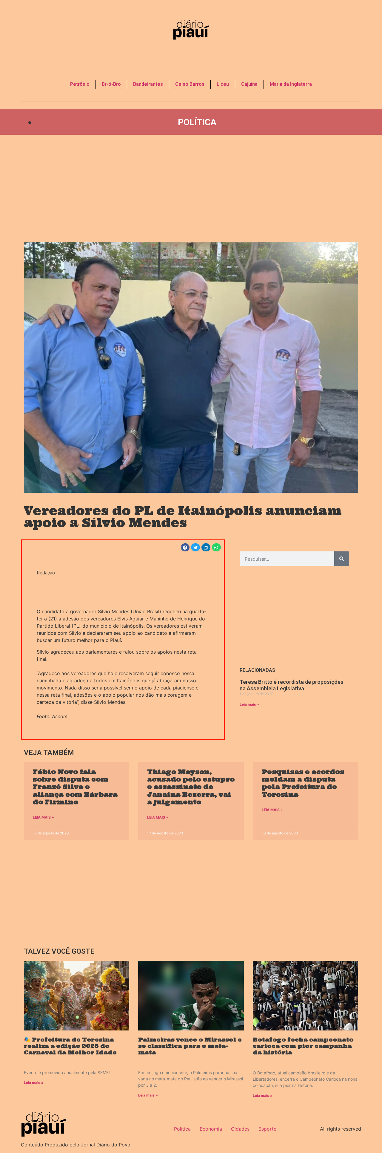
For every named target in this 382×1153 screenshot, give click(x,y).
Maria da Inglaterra (291, 84)
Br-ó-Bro (111, 84)
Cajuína (249, 84)
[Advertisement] (191, 188)
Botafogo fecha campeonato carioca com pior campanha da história (303, 1046)
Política (197, 122)
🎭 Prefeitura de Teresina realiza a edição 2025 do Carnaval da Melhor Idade (70, 1046)
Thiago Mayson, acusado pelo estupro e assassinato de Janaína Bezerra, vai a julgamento (191, 787)
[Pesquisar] (341, 558)
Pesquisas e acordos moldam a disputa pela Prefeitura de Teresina (303, 783)
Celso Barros (189, 84)
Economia (211, 1129)
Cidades (240, 1129)
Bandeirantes (148, 84)
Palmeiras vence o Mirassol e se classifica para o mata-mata (190, 1046)
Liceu (223, 84)
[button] (185, 547)
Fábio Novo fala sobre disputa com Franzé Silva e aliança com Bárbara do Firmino (75, 787)
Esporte (267, 1129)
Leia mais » (249, 704)
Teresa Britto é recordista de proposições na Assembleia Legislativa (292, 685)
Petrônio (80, 84)
